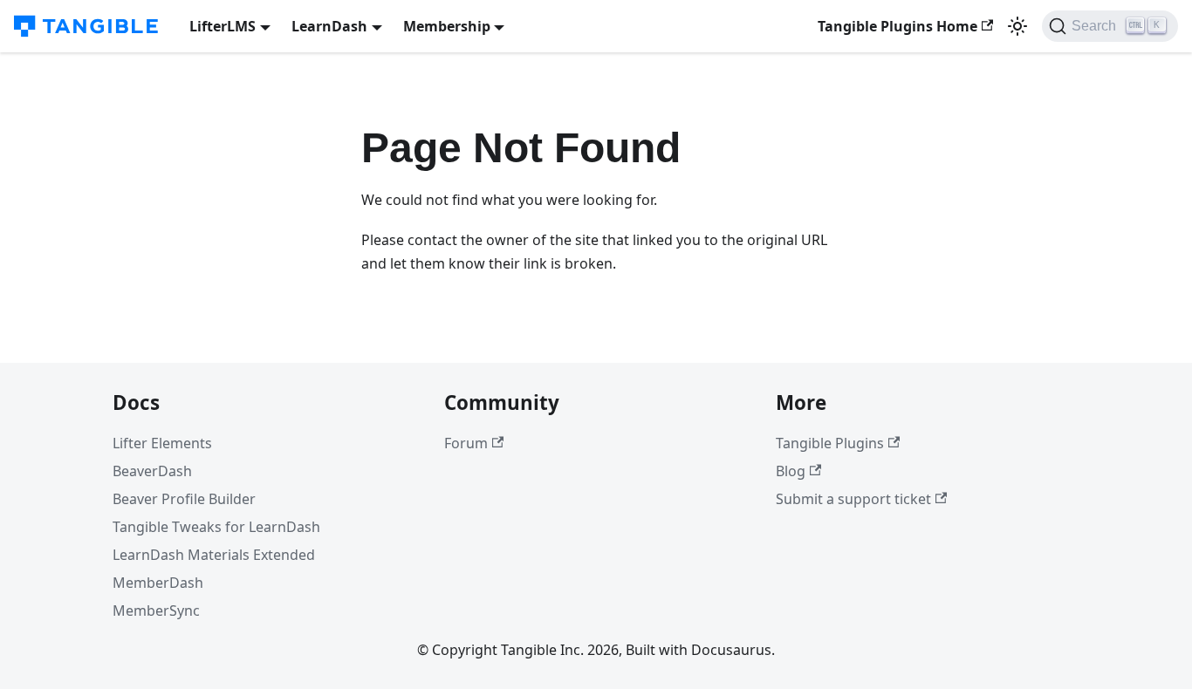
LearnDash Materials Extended (214, 554)
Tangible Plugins (830, 443)
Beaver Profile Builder (184, 498)
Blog (790, 471)
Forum (466, 443)
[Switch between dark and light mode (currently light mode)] (1017, 26)
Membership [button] (446, 26)
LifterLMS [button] (222, 26)
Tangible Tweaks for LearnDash (216, 526)
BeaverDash (152, 471)
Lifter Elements (162, 443)
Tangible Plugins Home (897, 26)
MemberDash (158, 582)
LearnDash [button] (329, 26)
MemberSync (156, 610)
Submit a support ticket (853, 498)
